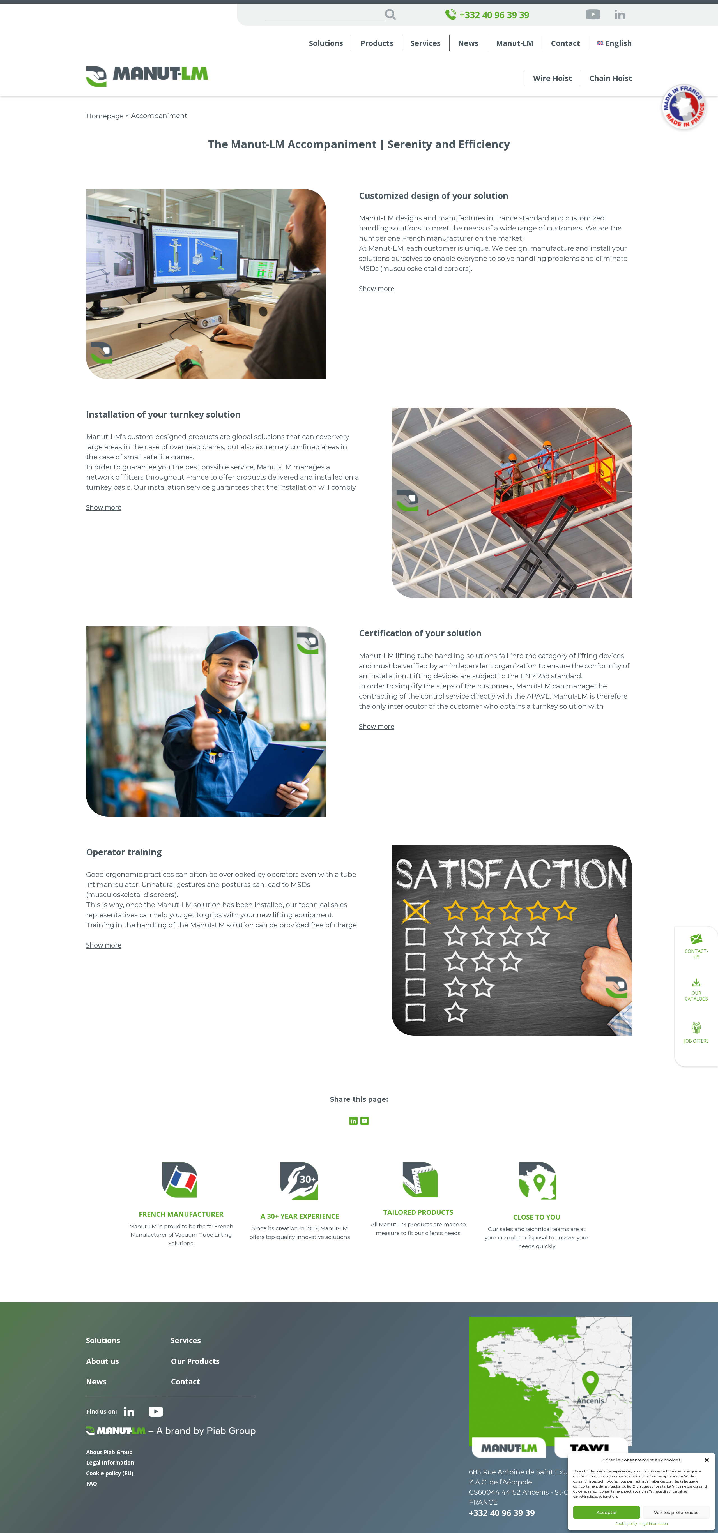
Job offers (696, 1041)
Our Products (195, 1361)
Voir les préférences (676, 1512)
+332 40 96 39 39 (494, 14)
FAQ (91, 1483)
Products (377, 43)
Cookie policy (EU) (110, 1473)
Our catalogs (696, 996)
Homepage (105, 116)
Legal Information (654, 1524)
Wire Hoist (552, 78)
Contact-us (696, 954)
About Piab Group (109, 1452)
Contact (565, 43)
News (468, 43)
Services (426, 43)
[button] (707, 1460)
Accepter (607, 1512)
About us (102, 1361)
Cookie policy (626, 1524)
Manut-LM (514, 43)
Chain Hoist (610, 78)
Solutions (326, 43)
